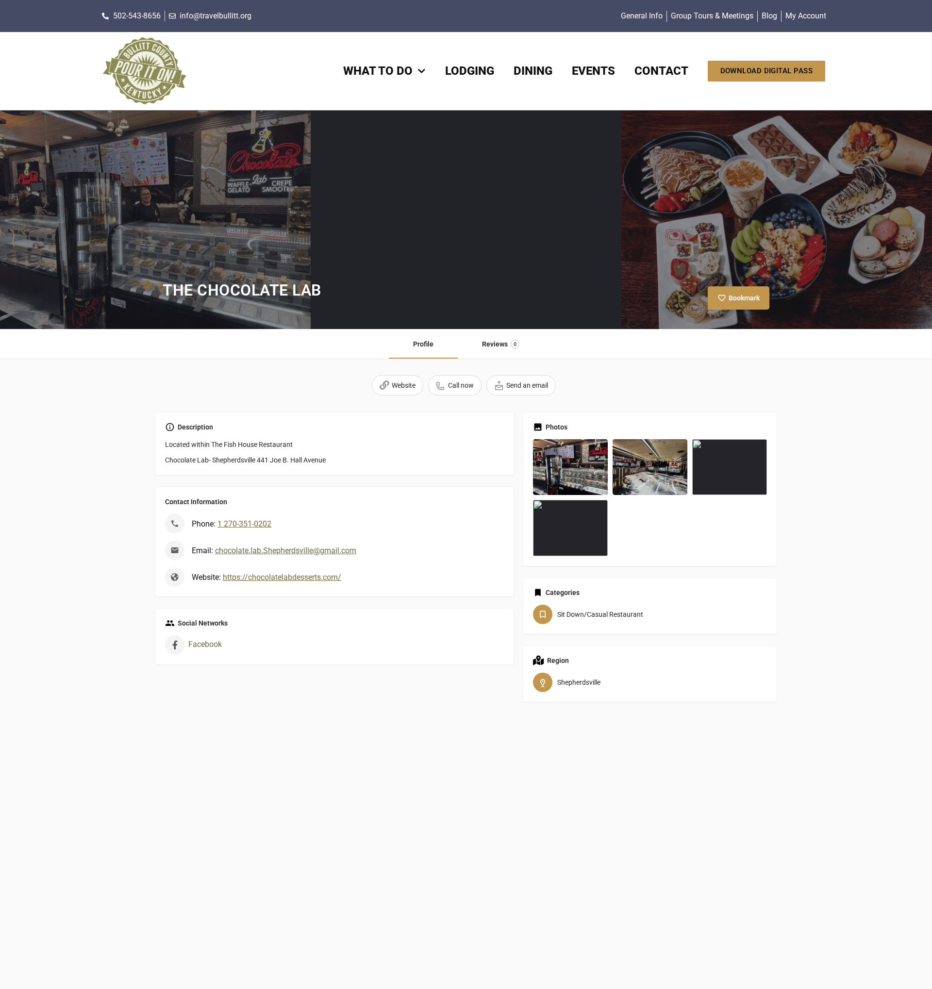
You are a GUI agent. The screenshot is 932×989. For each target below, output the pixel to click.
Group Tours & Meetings (712, 15)
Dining (533, 71)
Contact (661, 71)
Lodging (469, 71)
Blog (769, 15)
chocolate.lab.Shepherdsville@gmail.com (285, 550)
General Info (642, 15)
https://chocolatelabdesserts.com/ (282, 577)
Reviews (499, 344)
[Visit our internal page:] (144, 71)
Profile (423, 344)
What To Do (378, 71)
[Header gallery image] (155, 220)
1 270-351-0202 (244, 523)
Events (593, 71)
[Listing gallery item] (570, 467)
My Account (805, 15)
